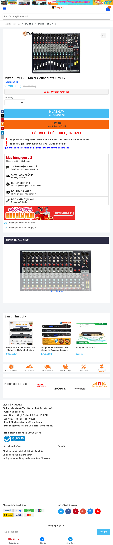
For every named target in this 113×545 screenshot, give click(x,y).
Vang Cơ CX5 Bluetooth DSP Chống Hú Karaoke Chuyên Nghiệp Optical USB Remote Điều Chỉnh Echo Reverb (54, 349)
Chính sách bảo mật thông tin (17, 455)
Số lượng (8, 97)
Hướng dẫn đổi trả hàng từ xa (23, 228)
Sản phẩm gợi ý (15, 316)
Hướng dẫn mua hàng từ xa (22, 223)
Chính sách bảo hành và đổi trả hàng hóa (23, 451)
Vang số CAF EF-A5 (85, 348)
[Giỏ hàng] (107, 10)
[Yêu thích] (103, 35)
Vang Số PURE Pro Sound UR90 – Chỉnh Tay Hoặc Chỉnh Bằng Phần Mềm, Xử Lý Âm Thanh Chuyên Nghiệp (21, 349)
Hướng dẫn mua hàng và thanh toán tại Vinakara (26, 458)
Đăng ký (103, 531)
